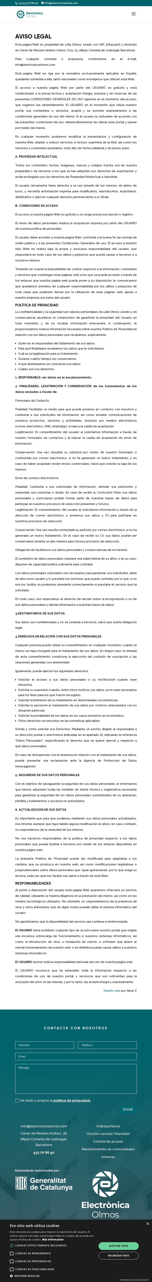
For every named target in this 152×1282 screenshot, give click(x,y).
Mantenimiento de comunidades (108, 1149)
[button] (52, 1276)
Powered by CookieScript (134, 1279)
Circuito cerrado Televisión (108, 1134)
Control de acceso (108, 1141)
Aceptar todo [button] (118, 1246)
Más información (53, 1239)
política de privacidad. (72, 1100)
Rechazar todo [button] (118, 1255)
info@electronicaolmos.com (44, 1126)
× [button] (147, 1223)
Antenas (108, 1157)
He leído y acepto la (55, 1100)
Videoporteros (108, 1126)
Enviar (128, 1109)
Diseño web (112, 990)
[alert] (76, 1251)
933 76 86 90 (43, 1152)
